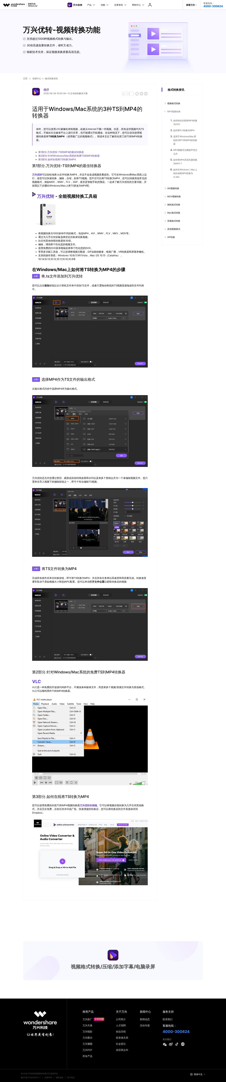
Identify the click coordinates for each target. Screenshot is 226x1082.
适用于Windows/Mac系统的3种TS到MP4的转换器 (185, 140)
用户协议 (71, 1077)
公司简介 (121, 1019)
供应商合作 (122, 1049)
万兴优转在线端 (88, 805)
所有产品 (87, 1056)
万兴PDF (87, 1049)
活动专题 (145, 1025)
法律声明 (48, 1077)
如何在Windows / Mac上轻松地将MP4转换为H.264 (185, 173)
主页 (25, 78)
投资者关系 (122, 1037)
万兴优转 (37, 174)
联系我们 (167, 1019)
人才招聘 (121, 1025)
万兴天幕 (87, 1025)
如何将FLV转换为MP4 (183, 130)
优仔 (46, 89)
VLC (36, 681)
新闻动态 (145, 1019)
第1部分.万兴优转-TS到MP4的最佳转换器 (61, 152)
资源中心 (36, 78)
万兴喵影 (87, 1031)
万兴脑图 (87, 1043)
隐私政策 (59, 1077)
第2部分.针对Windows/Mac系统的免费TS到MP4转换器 (69, 155)
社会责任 (121, 1043)
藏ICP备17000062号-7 (30, 1077)
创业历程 (121, 1031)
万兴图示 (87, 1037)
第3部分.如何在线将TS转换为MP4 (57, 159)
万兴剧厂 (88, 1019)
